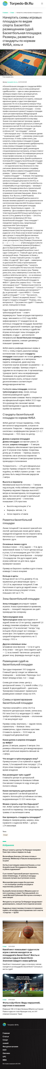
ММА (5, 1060)
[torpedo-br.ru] (5, 3)
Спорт (12, 12)
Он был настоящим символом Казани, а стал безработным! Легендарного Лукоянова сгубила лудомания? (23, 867)
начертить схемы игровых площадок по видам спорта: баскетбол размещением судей (23, 146)
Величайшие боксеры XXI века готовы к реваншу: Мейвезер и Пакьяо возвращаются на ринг (23, 858)
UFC (4, 1057)
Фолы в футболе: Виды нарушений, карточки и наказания (23, 994)
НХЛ (4, 1050)
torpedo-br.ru (13, 1025)
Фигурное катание (10, 1047)
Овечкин (6, 1053)
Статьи (6, 1036)
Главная (5, 12)
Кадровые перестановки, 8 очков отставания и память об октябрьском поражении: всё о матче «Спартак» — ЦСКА (23, 910)
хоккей (5, 1043)
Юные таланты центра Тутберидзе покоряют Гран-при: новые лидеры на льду (23, 851)
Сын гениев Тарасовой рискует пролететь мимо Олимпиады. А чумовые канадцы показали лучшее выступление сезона (23, 876)
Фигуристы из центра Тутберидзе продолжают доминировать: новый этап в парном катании (23, 903)
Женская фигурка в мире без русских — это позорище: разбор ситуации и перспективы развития (23, 884)
